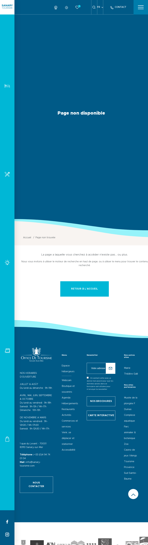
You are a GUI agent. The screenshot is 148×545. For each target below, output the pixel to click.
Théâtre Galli (131, 374)
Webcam (66, 380)
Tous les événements (7, 350)
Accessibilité (68, 450)
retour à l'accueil (84, 289)
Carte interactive (101, 415)
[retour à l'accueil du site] (7, 7)
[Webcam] (57, 7)
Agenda (66, 398)
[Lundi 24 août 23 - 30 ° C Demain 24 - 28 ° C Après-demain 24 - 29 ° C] (67, 7)
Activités (7, 262)
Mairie (127, 368)
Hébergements (7, 85)
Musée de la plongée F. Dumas (130, 403)
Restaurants (7, 174)
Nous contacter (36, 485)
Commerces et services (7, 438)
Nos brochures (101, 401)
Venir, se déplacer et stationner (68, 438)
